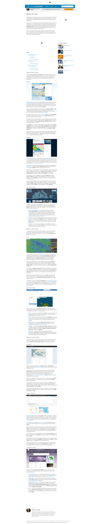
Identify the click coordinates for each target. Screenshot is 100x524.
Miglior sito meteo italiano (32, 54)
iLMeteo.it (32, 55)
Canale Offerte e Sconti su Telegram (35, 9)
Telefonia (51, 6)
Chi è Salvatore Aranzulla (34, 521)
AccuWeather (33, 66)
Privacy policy (58, 521)
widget (53, 374)
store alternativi (35, 163)
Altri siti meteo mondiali (34, 69)
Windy (32, 61)
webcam (27, 134)
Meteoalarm (30, 331)
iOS (44, 216)
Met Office (30, 326)
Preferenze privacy (67, 521)
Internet (56, 6)
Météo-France (30, 322)
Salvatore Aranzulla (29, 15)
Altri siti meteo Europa (34, 63)
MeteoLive (30, 223)
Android (50, 111)
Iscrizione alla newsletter (41, 521)
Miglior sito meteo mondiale (33, 65)
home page (43, 114)
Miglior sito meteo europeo (32, 60)
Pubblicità (49, 521)
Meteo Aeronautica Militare (33, 210)
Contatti (46, 521)
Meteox (29, 313)
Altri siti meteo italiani (34, 59)
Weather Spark (31, 478)
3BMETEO (32, 57)
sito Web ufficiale (42, 422)
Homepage (28, 521)
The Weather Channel (32, 474)
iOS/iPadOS (46, 112)
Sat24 (29, 317)
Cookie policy (63, 521)
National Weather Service (33, 482)
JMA (29, 488)
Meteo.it (29, 217)
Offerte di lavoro (53, 521)
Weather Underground (34, 68)
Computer (46, 6)
